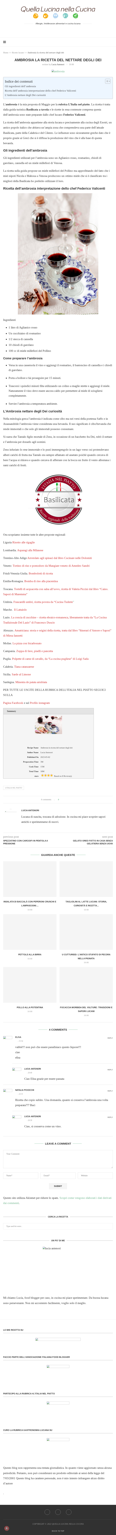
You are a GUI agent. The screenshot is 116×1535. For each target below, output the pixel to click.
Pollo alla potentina (30, 1007)
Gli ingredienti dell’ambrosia (20, 86)
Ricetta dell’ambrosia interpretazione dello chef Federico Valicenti (40, 90)
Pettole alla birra (29, 954)
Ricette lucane (18, 53)
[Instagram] (58, 30)
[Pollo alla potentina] (29, 985)
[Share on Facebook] (64, 799)
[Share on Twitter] (67, 799)
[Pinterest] (62, 30)
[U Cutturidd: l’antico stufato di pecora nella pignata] (86, 932)
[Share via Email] (75, 799)
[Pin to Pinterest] (70, 799)
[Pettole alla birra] (29, 932)
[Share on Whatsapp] (73, 799)
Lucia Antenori (58, 64)
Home (5, 53)
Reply (110, 1038)
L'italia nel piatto (13, 788)
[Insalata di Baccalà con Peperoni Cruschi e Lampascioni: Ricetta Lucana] (29, 879)
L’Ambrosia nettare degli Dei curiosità (25, 95)
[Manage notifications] (6, 1528)
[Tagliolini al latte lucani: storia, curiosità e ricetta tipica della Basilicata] (86, 879)
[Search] (111, 42)
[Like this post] (60, 799)
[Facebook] (54, 30)
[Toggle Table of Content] (106, 81)
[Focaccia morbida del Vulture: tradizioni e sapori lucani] (86, 985)
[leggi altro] (58, 1269)
